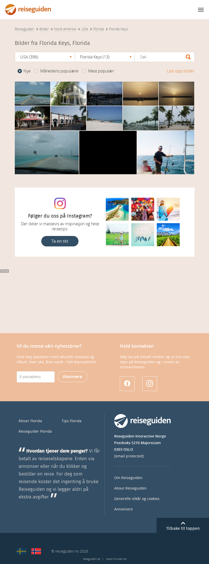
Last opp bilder (180, 71)
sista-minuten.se (116, 559)
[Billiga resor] (21, 551)
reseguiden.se (91, 559)
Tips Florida (72, 421)
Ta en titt (59, 241)
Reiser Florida (30, 421)
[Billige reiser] (36, 551)
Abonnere (72, 376)
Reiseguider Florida (35, 431)
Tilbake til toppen (183, 529)
